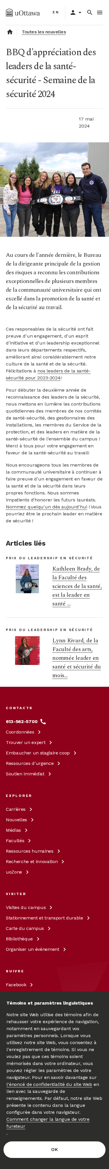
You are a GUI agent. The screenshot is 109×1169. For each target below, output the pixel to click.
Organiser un (32, 949)
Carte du (25, 928)
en (56, 12)
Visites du (26, 907)
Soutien (25, 774)
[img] (23, 12)
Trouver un (25, 742)
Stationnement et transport (44, 918)
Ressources (29, 763)
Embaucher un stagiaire (38, 753)
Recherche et (32, 861)
